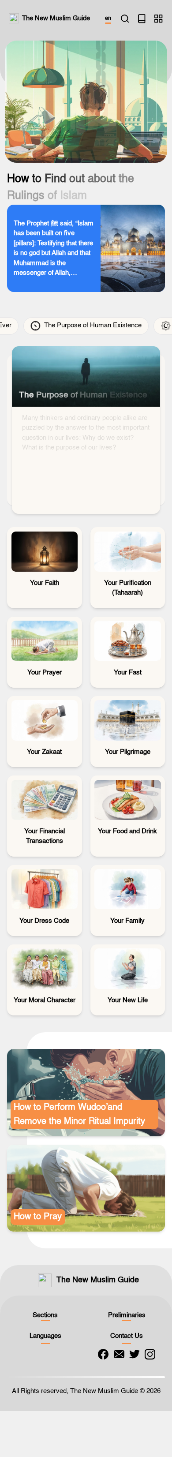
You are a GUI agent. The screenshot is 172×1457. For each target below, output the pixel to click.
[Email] (119, 1357)
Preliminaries (127, 1318)
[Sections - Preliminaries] (158, 18)
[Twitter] (134, 1357)
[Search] (124, 18)
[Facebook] (103, 1357)
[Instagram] (150, 1357)
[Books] (141, 18)
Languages (45, 1339)
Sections (45, 1318)
